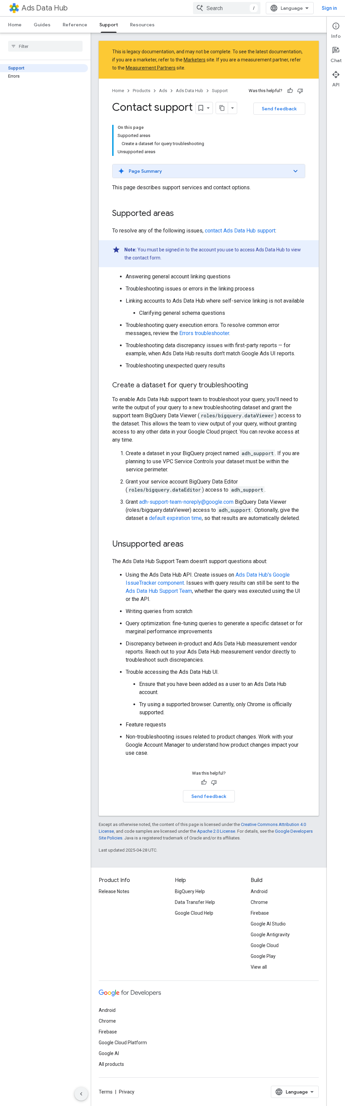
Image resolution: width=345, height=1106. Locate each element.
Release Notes (114, 891)
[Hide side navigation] (81, 1094)
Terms (106, 1092)
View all (259, 967)
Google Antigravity (270, 934)
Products (141, 90)
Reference (75, 25)
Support (108, 25)
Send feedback (279, 109)
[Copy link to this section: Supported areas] (180, 214)
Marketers (195, 59)
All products (111, 1064)
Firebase (260, 913)
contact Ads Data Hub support (240, 230)
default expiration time (175, 518)
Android (259, 891)
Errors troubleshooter (204, 333)
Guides (42, 25)
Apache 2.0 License (216, 831)
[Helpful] (290, 91)
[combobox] (226, 8)
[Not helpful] (300, 91)
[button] (209, 171)
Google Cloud (265, 945)
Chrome (259, 902)
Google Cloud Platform (123, 1042)
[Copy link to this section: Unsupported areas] (190, 545)
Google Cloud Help (194, 913)
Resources (142, 25)
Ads (163, 90)
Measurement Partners (151, 68)
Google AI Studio (268, 924)
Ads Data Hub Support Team (159, 591)
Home (15, 25)
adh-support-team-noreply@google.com (186, 502)
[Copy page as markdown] (222, 108)
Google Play (263, 956)
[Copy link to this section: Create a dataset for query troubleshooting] (254, 386)
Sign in (329, 8)
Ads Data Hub (45, 7)
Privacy (126, 1092)
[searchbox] (45, 46)
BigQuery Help (190, 891)
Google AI (109, 1053)
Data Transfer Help (195, 902)
